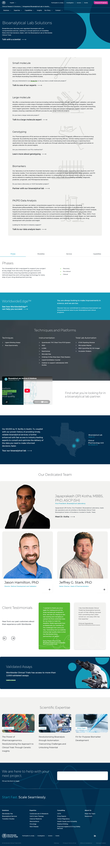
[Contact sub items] (62, 10)
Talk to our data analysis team (26, 229)
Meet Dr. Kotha (62, 517)
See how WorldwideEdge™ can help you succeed (15, 308)
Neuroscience (34, 821)
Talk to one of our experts (24, 85)
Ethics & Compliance (86, 843)
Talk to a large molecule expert (27, 120)
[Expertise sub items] (21, 10)
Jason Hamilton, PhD (21, 582)
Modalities (41, 254)
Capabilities (97, 254)
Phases (13, 254)
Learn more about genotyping (26, 154)
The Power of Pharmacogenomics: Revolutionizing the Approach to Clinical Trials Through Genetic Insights (17, 744)
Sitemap (56, 843)
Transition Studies (8, 819)
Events (86, 2)
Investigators (70, 2)
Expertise (17, 10)
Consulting (61, 810)
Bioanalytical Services (9, 816)
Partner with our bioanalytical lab (28, 188)
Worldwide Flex (7, 813)
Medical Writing (62, 824)
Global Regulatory (63, 819)
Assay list (34, 81)
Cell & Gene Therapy (37, 816)
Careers (79, 2)
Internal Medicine (36, 819)
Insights (39, 10)
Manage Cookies (101, 843)
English (12, 2)
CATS (59, 813)
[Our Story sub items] (52, 10)
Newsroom (88, 816)
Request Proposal (101, 2)
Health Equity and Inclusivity (67, 821)
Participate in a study (57, 2)
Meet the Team (90, 813)
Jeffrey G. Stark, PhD (75, 582)
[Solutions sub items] (11, 10)
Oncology (33, 824)
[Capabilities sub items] (34, 10)
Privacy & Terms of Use (69, 843)
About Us (88, 810)
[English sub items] (16, 3)
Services (69, 254)
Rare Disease (34, 826)
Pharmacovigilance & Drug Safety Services (68, 827)
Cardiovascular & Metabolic (39, 813)
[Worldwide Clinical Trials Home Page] (3, 2)
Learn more (11, 680)
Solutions (6, 10)
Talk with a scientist (11, 39)
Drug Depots (61, 816)
